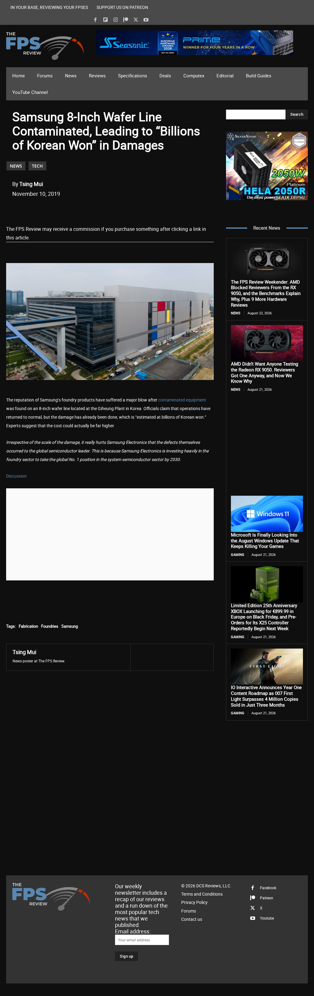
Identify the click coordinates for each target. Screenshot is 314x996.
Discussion (16, 476)
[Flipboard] (105, 20)
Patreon (266, 897)
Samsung (69, 626)
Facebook (268, 887)
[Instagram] (116, 20)
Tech (37, 166)
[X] (136, 20)
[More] (126, 209)
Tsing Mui (31, 184)
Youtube (267, 918)
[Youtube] (146, 20)
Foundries (49, 626)
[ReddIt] (84, 209)
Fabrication (28, 626)
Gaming (237, 554)
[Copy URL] (112, 209)
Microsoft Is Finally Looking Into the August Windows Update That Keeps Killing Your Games (265, 540)
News (16, 166)
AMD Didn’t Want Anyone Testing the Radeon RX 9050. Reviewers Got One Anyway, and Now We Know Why (264, 372)
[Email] (98, 209)
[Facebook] (95, 20)
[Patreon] (126, 20)
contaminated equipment (182, 400)
